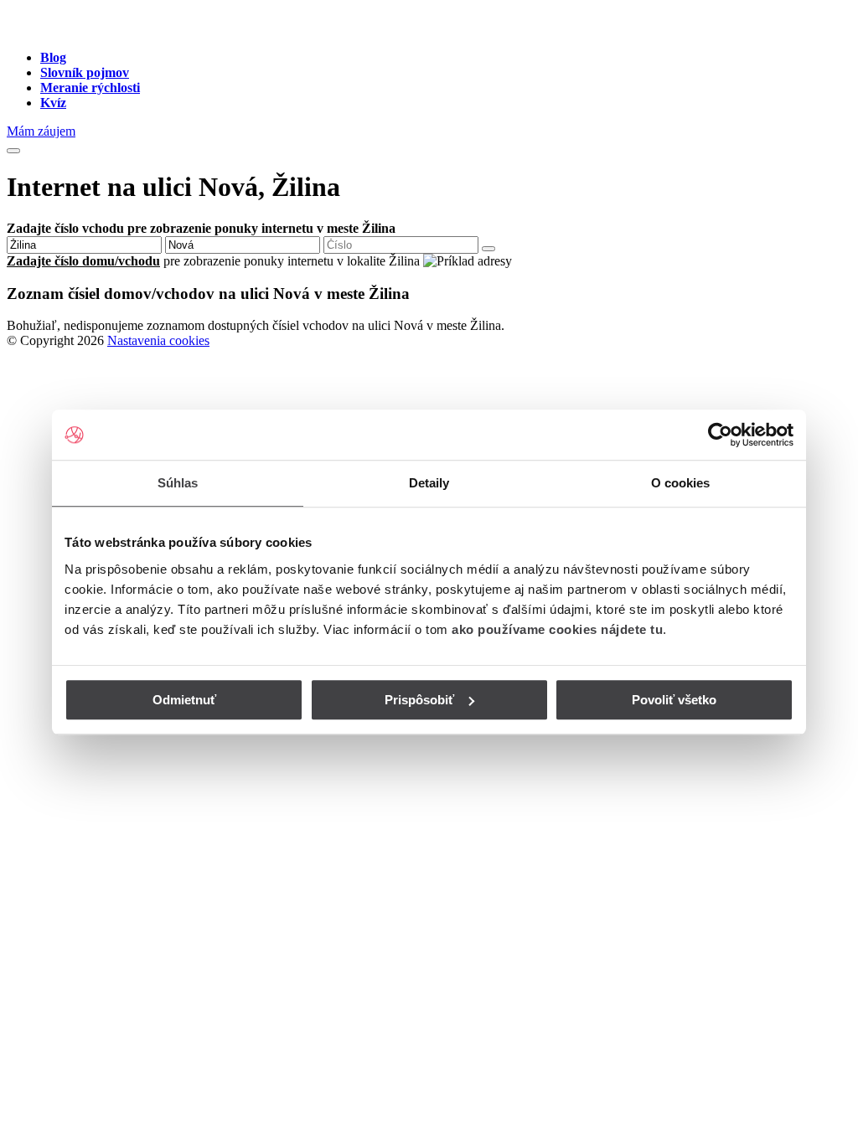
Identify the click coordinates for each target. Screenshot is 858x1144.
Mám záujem (41, 131)
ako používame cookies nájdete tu (557, 629)
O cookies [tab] (681, 483)
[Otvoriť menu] (13, 150)
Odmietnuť (184, 700)
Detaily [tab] (429, 483)
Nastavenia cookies (158, 340)
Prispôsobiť (419, 700)
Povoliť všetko (674, 700)
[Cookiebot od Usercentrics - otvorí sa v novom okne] (720, 434)
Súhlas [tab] (178, 483)
